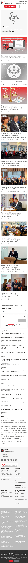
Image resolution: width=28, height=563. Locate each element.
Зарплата (3, 356)
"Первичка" (4, 418)
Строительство (4, 401)
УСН (12, 441)
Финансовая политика (6, 405)
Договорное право (20, 420)
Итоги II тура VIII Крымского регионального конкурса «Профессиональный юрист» (11, 267)
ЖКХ (2, 424)
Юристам (17, 480)
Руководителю (14, 40)
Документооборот (19, 422)
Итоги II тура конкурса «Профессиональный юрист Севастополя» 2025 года (10, 239)
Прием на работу (12, 434)
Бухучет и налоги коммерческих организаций (13, 38)
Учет (2, 444)
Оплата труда (18, 432)
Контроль (22, 428)
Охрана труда (4, 387)
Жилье (5, 424)
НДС (26, 430)
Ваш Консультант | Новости (20, 487)
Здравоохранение (5, 363)
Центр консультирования (6, 493)
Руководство (17, 473)
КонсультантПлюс (5, 470)
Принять (10, 561)
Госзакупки (3, 351)
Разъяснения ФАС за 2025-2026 (11, 82)
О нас (16, 470)
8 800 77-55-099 (22, 2)
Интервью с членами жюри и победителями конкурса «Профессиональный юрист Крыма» (13, 135)
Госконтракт (3, 420)
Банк (2, 336)
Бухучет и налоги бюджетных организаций (11, 340)
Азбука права (4, 331)
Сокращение (3, 436)
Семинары (3, 471)
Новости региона (5, 379)
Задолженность (9, 424)
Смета (23, 434)
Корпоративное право (18, 430)
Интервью (3, 367)
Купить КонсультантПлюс (10, 6)
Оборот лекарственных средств (7, 432)
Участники (22, 441)
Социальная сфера (13, 436)
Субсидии (22, 436)
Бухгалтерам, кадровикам (20, 482)
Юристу (21, 40)
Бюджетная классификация (21, 418)
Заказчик (15, 424)
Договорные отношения (7, 422)
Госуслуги (13, 420)
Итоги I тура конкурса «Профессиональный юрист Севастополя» (10, 294)
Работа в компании (5, 479)
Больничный (13, 418)
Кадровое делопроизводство (7, 373)
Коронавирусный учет (6, 430)
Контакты (17, 474)
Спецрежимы (4, 397)
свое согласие (11, 324)
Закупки (16, 426)
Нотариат (3, 383)
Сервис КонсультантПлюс (6, 492)
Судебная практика (10, 439)
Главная (2, 9)
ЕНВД (24, 422)
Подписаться (22, 320)
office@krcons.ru (4, 456)
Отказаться (16, 561)
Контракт (16, 428)
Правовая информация (20, 471)
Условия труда (16, 441)
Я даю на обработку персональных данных (12, 324)
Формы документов (9, 444)
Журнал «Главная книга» (6, 473)
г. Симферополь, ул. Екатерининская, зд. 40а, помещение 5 (20, 536)
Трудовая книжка (22, 439)
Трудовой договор (6, 441)
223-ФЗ (9, 418)
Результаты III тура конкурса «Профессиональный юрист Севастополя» (11, 214)
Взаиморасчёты (6, 40)
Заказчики (21, 424)
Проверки (18, 434)
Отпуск (6, 434)
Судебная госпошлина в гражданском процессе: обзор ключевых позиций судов (11, 107)
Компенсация (10, 428)
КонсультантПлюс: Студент (6, 474)
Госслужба (7, 420)
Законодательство (8, 426)
